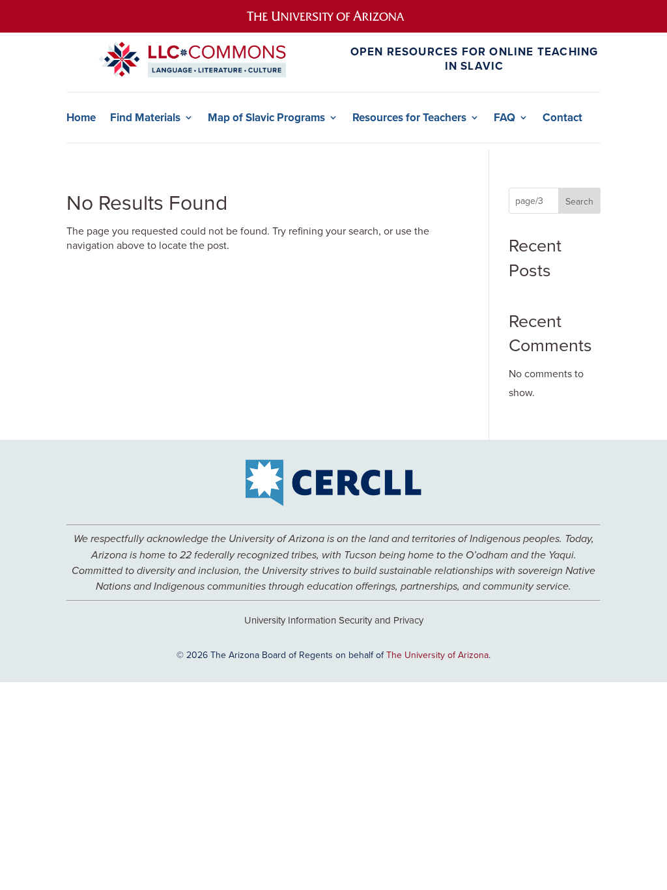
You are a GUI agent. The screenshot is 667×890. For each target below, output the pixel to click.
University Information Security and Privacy (333, 620)
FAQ (504, 118)
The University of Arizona (437, 654)
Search (579, 201)
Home (81, 118)
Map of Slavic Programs (266, 118)
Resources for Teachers (409, 118)
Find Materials (145, 118)
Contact (562, 118)
